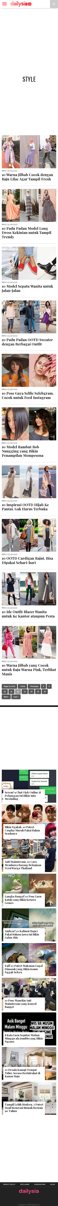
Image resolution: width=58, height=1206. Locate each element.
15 (38, 692)
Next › (6, 697)
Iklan (52, 1184)
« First (22, 686)
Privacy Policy (9, 1184)
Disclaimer (24, 1184)
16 (45, 692)
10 (5, 692)
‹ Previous (34, 686)
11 (11, 692)
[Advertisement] (29, 40)
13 (25, 692)
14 (31, 692)
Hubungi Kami (39, 1184)
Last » (16, 697)
